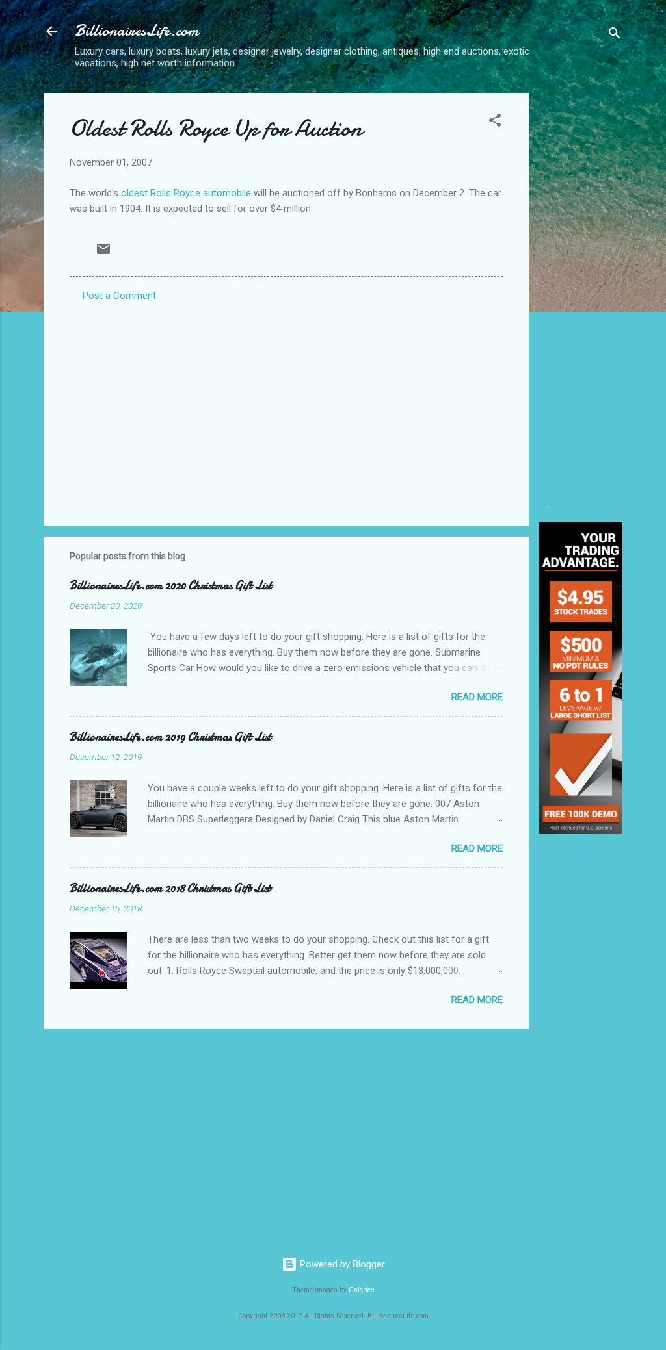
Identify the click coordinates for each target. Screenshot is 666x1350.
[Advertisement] (580, 288)
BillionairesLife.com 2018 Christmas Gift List (170, 888)
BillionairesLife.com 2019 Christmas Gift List (170, 737)
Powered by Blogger (341, 1264)
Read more (477, 697)
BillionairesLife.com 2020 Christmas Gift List (171, 586)
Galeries (362, 1290)
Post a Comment (119, 295)
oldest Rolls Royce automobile (186, 193)
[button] (495, 122)
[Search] (614, 35)
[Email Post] (103, 253)
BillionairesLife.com (136, 31)
